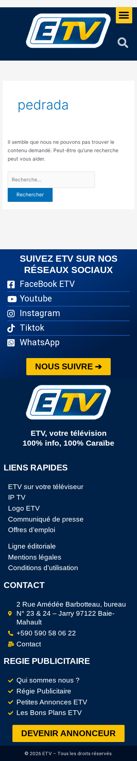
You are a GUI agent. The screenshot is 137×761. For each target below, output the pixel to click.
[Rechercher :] (51, 179)
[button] (124, 15)
